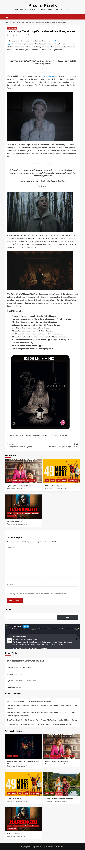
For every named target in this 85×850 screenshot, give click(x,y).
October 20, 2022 (23, 35)
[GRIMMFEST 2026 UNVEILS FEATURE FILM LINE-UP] (23, 746)
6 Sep (35, 639)
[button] (7, 16)
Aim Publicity (18, 639)
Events (9, 756)
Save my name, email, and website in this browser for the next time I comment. (37, 594)
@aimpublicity (28, 639)
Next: (63, 445)
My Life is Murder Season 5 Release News (21, 681)
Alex (8, 701)
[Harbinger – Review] (23, 506)
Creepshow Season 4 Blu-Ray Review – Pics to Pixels (25, 724)
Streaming (22, 480)
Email (46, 576)
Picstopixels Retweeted (19, 636)
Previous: (20, 445)
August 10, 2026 (21, 524)
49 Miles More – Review (54, 486)
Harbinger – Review (14, 521)
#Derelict (33, 644)
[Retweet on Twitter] (12, 636)
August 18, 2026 (21, 766)
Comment (11, 547)
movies (52, 480)
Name (9, 576)
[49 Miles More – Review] (61, 471)
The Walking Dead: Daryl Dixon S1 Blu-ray (62, 720)
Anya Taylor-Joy (51, 76)
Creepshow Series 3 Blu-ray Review (58, 724)
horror (9, 513)
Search (8, 609)
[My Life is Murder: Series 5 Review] (23, 471)
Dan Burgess (11, 35)
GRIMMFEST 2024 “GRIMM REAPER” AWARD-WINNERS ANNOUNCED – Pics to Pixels (38, 706)
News (58, 480)
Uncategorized (12, 28)
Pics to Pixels (42, 5)
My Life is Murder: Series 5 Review (20, 486)
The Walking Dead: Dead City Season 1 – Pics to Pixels (26, 720)
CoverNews (49, 847)
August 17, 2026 (21, 489)
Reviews (14, 480)
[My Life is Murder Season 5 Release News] (61, 784)
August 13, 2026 (59, 801)
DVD (9, 480)
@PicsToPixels (58, 644)
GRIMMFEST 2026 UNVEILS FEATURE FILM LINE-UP (25, 661)
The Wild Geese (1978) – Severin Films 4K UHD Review (32, 701)
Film (47, 480)
